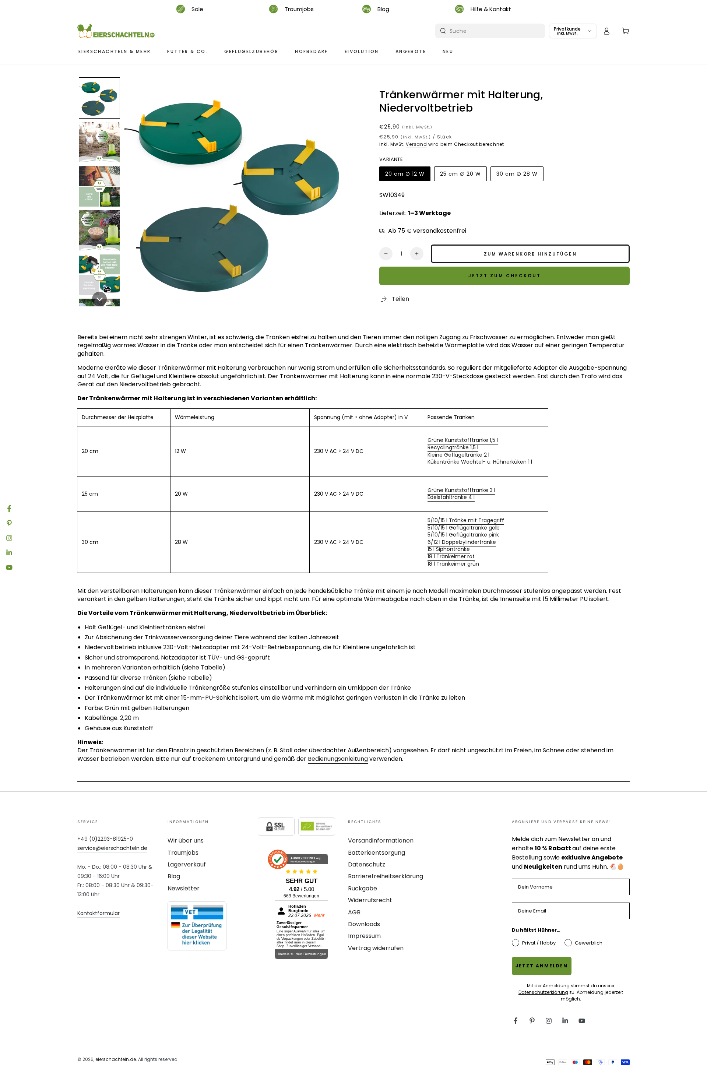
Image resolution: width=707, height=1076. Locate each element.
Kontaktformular (98, 913)
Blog (174, 876)
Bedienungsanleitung (338, 759)
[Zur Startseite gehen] (116, 31)
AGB (354, 912)
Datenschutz (366, 864)
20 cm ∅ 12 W (405, 175)
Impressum (364, 936)
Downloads (364, 924)
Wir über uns (186, 840)
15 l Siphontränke (449, 549)
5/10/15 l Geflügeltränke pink (463, 534)
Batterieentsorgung (376, 852)
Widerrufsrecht (370, 900)
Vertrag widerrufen (376, 948)
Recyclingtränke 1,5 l (453, 447)
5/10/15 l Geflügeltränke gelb (464, 527)
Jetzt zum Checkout (504, 275)
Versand (416, 144)
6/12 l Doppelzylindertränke (462, 542)
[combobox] (491, 31)
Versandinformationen (381, 840)
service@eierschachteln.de (112, 848)
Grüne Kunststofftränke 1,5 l (463, 440)
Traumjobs (183, 852)
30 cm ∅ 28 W (517, 175)
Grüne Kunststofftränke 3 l (461, 490)
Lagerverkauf (187, 864)
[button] (99, 98)
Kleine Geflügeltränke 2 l (458, 454)
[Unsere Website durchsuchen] (443, 31)
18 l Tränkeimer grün (453, 563)
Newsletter (184, 888)
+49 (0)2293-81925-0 (105, 839)
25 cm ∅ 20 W (460, 175)
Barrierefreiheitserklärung (385, 876)
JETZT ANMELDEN (542, 966)
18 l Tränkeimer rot (451, 556)
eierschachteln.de (115, 1059)
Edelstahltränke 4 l (451, 497)
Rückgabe (362, 888)
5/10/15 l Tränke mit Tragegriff (466, 520)
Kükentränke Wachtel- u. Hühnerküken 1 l (480, 461)
